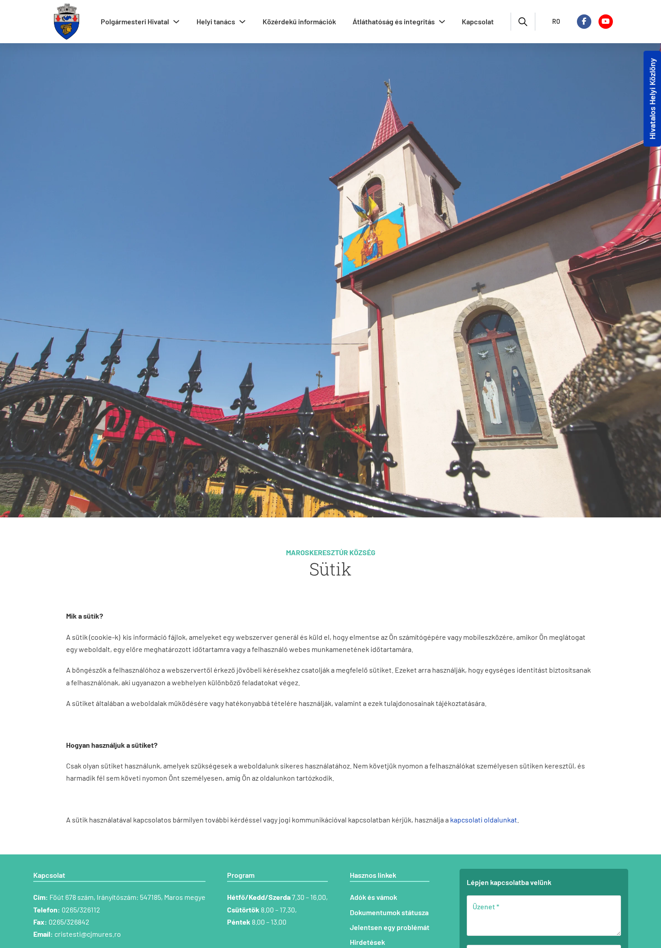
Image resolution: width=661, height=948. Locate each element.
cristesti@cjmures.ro (87, 934)
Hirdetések (367, 942)
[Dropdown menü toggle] (176, 21)
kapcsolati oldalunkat (483, 819)
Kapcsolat (478, 21)
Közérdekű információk (299, 21)
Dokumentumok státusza (389, 912)
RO (556, 21)
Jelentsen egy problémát (389, 927)
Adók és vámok (373, 897)
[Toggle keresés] (523, 22)
